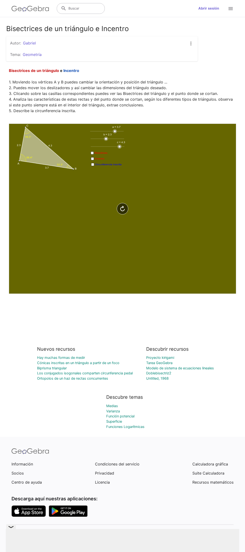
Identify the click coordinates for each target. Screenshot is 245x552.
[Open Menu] (231, 8)
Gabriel (29, 43)
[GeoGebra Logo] (30, 8)
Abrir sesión (208, 8)
